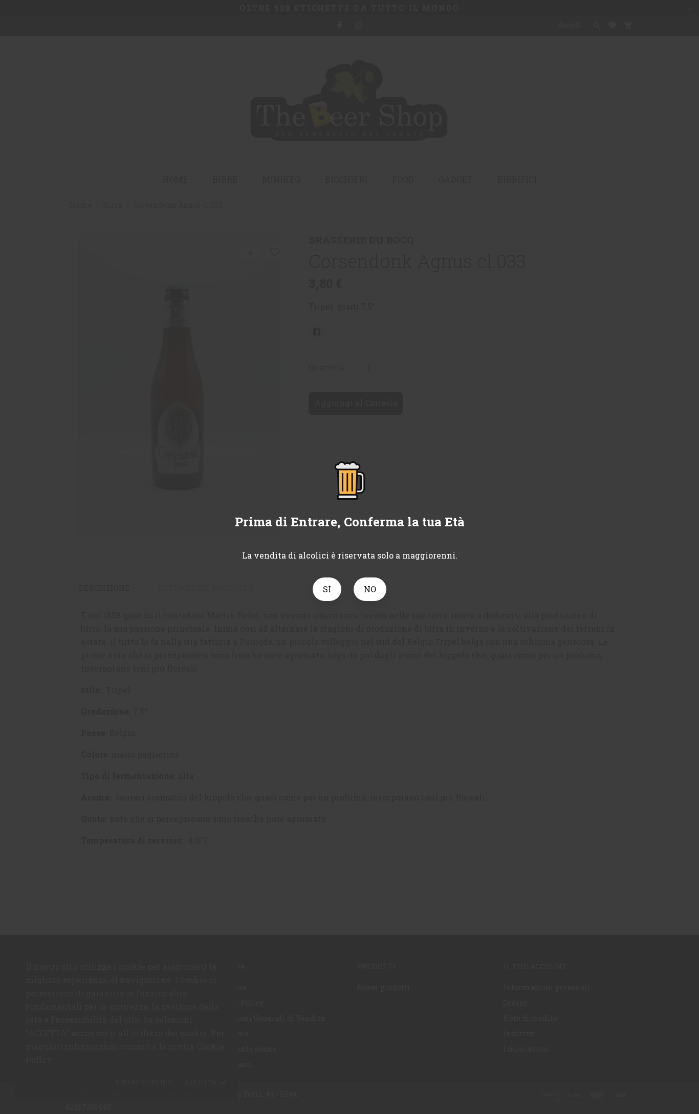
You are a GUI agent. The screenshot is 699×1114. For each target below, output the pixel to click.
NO (370, 589)
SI (327, 589)
